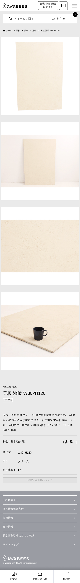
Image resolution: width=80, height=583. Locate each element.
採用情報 (8, 517)
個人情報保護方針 (13, 508)
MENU (74, 6)
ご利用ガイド (10, 499)
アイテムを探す (24, 18)
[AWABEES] (15, 6)
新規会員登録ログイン (48, 5)
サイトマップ (10, 544)
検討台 (61, 18)
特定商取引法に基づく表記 (18, 535)
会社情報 (8, 526)
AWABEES (16, 558)
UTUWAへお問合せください (40, 480)
